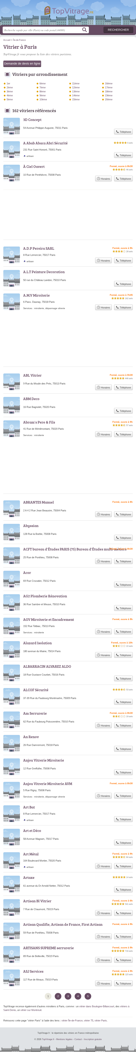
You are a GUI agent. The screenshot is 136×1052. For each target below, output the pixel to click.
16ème (108, 83)
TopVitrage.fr (68, 13)
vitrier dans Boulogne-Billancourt (96, 1006)
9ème (42, 95)
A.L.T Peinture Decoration (44, 271)
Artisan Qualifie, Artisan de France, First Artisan (62, 924)
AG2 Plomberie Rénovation (45, 596)
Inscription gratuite (93, 1039)
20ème (108, 99)
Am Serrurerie (35, 713)
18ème (108, 91)
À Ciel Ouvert (34, 166)
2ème (10, 87)
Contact (78, 1039)
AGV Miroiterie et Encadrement (48, 619)
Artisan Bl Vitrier (37, 900)
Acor (27, 572)
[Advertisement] (68, 457)
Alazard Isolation (37, 642)
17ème (108, 87)
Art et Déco (32, 830)
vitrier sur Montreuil (31, 1010)
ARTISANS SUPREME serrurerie (48, 947)
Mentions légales (64, 1039)
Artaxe (28, 877)
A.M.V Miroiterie (36, 295)
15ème (76, 99)
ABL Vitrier (32, 375)
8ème (42, 91)
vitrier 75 (88, 1020)
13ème (76, 91)
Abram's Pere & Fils (39, 422)
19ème (108, 95)
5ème (10, 99)
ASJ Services (33, 971)
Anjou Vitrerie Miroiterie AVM (47, 783)
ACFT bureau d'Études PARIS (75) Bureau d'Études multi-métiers (75, 549)
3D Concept (32, 119)
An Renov (31, 736)
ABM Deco (31, 398)
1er (8, 83)
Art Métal (31, 854)
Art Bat (29, 807)
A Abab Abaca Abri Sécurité (45, 143)
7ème (42, 87)
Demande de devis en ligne (22, 63)
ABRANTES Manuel (38, 502)
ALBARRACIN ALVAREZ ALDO (47, 666)
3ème (10, 91)
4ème (10, 95)
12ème (76, 87)
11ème (75, 83)
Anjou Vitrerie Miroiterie (43, 760)
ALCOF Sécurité (35, 689)
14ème (76, 95)
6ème (42, 83)
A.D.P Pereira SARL (38, 248)
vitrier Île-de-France (72, 1020)
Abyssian (30, 525)
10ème (43, 99)
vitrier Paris (101, 1020)
